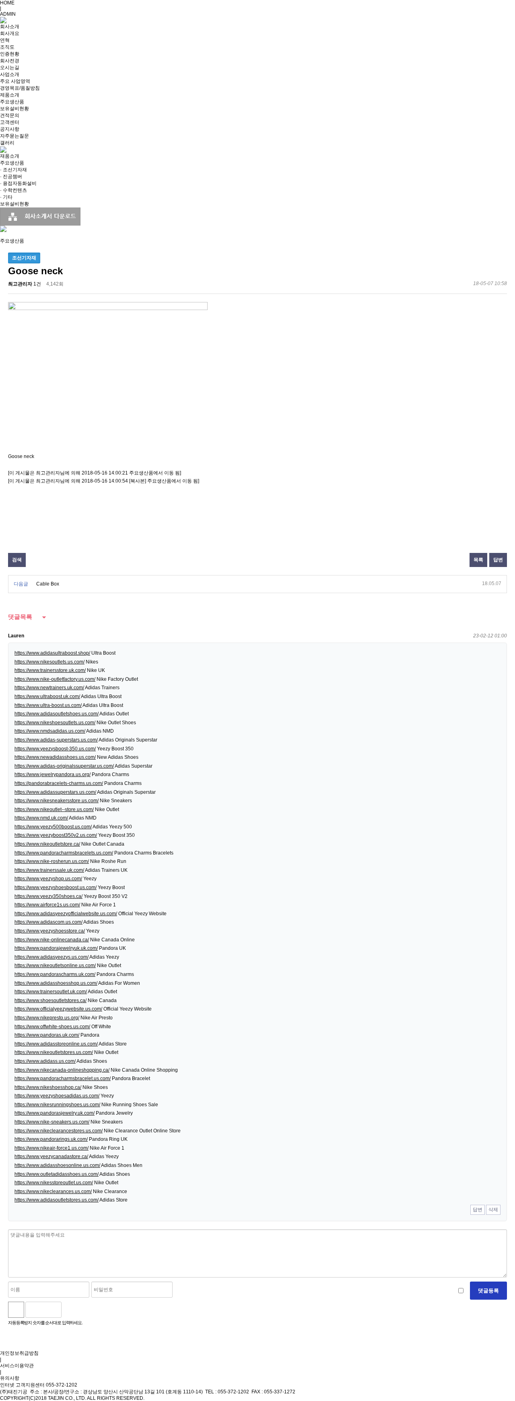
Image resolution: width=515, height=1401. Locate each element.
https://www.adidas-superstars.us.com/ (56, 740)
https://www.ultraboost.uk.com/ (47, 696)
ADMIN (8, 14)
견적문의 (9, 115)
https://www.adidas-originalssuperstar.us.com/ (64, 766)
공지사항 (9, 129)
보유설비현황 (14, 108)
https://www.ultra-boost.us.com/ (48, 705)
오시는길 (9, 67)
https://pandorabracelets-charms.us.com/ (58, 783)
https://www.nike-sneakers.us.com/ (51, 1122)
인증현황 (9, 54)
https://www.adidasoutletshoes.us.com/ (56, 714)
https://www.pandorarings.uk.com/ (51, 1139)
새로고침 (88, 1310)
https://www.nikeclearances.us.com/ (53, 1191)
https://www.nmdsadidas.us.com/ (49, 731)
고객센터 (9, 122)
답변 (498, 560)
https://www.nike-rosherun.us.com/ (51, 861)
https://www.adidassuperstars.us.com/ (55, 792)
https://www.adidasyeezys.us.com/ (51, 957)
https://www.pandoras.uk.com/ (46, 1035)
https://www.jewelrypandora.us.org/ (52, 774)
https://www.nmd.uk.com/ (41, 818)
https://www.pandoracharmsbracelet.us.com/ (62, 1078)
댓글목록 (20, 616)
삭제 (493, 1209)
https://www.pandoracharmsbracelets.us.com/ (63, 853)
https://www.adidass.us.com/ (45, 1061)
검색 (17, 560)
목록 (478, 560)
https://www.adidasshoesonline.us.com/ (57, 1165)
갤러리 (7, 143)
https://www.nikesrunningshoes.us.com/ (57, 1104)
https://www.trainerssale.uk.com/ (49, 870)
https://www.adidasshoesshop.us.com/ (55, 983)
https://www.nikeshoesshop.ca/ (47, 1087)
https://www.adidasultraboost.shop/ (52, 653)
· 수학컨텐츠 (13, 190)
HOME (7, 3)
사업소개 (9, 74)
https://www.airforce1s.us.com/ (47, 905)
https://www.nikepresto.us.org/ (46, 1018)
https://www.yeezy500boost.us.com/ (53, 827)
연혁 (5, 40)
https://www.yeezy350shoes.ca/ (48, 896)
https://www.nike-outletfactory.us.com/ (54, 679)
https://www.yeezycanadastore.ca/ (51, 1156)
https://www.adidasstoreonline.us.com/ (56, 1044)
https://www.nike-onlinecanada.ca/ (51, 940)
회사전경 (9, 61)
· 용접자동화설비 (18, 183)
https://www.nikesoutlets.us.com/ (49, 662)
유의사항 (9, 1378)
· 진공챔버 (11, 176)
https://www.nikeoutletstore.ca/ (47, 844)
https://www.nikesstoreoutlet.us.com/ (53, 1182)
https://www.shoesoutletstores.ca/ (50, 1000)
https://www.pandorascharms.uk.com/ (54, 974)
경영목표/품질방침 (20, 88)
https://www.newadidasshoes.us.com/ (55, 757)
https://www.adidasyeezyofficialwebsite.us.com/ (65, 913)
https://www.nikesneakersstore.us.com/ (56, 800)
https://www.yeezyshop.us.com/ (48, 878)
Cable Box (47, 584)
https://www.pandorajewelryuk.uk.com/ (56, 948)
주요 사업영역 (15, 81)
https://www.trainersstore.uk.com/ (50, 670)
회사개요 (9, 33)
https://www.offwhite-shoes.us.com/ (52, 1026)
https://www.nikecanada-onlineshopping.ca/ (61, 1070)
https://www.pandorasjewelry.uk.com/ (54, 1113)
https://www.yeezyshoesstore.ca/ (49, 931)
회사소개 (9, 26)
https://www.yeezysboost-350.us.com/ (55, 749)
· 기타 (6, 197)
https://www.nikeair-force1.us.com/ (51, 1148)
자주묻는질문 (14, 136)
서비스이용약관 (17, 1365)
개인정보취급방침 (19, 1353)
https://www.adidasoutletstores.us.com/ (56, 1200)
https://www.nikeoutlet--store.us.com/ (54, 809)
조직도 (7, 47)
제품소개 (9, 95)
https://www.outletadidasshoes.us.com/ (56, 1174)
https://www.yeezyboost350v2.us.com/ (55, 835)
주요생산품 (12, 102)
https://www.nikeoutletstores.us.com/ (53, 1052)
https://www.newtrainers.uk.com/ (49, 687)
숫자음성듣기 (71, 1310)
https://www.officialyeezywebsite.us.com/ (58, 1009)
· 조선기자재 (13, 170)
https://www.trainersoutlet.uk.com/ (50, 991)
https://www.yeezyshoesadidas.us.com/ (56, 1096)
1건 (37, 284)
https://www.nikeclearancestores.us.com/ (58, 1131)
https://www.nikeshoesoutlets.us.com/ (54, 722)
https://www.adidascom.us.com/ (48, 922)
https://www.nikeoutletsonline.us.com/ (55, 965)
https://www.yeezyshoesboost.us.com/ (55, 887)
